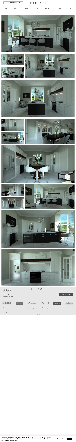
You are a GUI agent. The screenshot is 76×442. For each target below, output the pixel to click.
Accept (69, 439)
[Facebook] (29, 308)
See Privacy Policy (12, 440)
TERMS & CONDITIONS (8, 296)
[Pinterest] (38, 308)
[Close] (74, 439)
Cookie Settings (61, 439)
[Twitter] (33, 308)
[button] (70, 2)
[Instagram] (43, 308)
